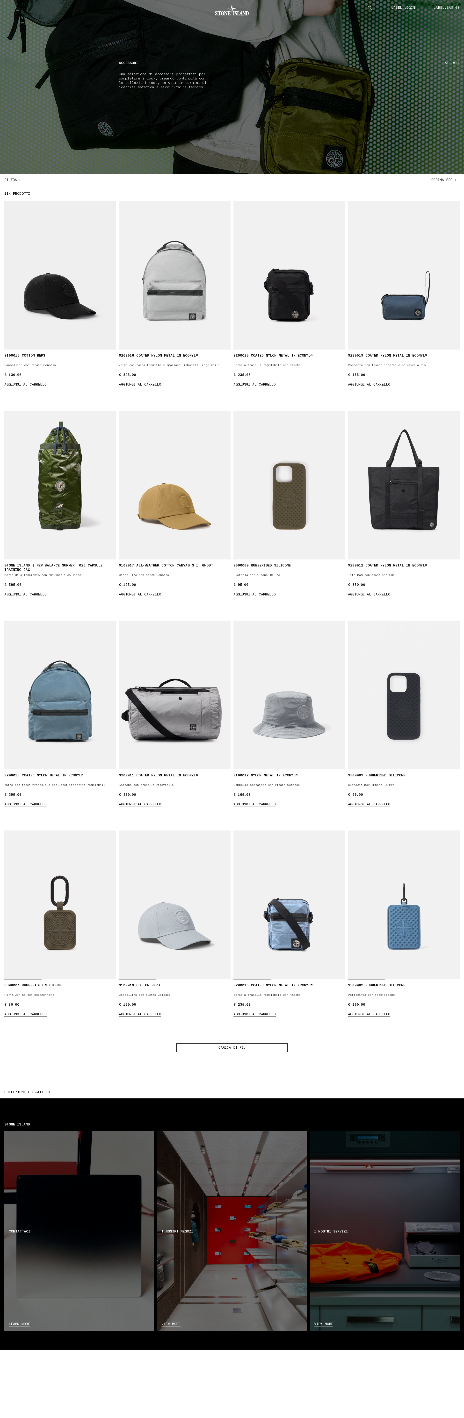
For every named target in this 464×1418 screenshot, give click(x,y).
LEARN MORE (19, 1324)
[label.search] (370, 8)
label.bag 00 (447, 8)
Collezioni (15, 1092)
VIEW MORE (171, 1324)
